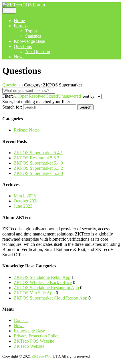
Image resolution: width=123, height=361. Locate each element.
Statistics (33, 36)
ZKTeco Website (29, 346)
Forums (20, 25)
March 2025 (25, 195)
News (19, 56)
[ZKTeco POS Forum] (23, 4)
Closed (51, 96)
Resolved (37, 96)
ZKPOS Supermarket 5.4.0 (38, 163)
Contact (21, 320)
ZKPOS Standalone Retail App (42, 277)
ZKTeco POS (41, 356)
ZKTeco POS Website (34, 341)
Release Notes (26, 130)
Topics (31, 30)
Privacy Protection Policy (36, 335)
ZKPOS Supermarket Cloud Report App (50, 298)
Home (19, 20)
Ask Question (37, 51)
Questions (23, 46)
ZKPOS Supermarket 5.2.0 (38, 173)
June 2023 (23, 206)
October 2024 (26, 200)
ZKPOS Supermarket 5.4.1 (38, 152)
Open (24, 96)
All (16, 96)
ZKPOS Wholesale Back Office (43, 282)
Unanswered (69, 96)
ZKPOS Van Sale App (34, 292)
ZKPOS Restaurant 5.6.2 (36, 157)
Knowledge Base (29, 41)
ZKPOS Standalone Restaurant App (46, 287)
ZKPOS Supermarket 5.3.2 (38, 168)
